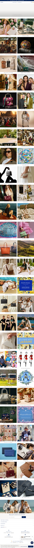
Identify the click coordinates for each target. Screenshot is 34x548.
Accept (30, 546)
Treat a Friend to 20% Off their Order (17, 0)
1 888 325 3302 (21, 542)
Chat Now (12, 532)
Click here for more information (25, 532)
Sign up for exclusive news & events (17, 515)
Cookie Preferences (23, 546)
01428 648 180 (14, 542)
